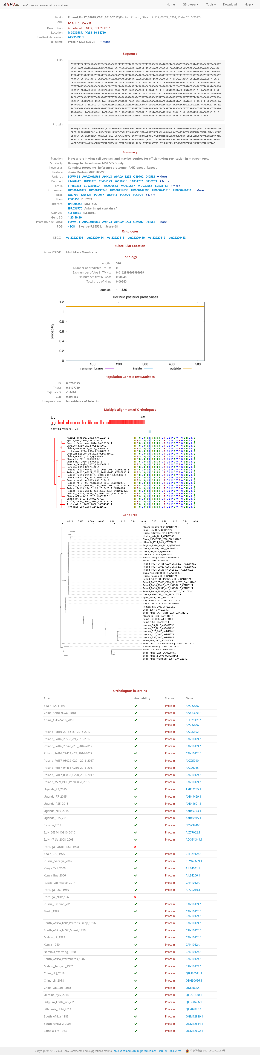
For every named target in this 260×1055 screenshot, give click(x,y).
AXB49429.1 (193, 796)
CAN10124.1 (194, 739)
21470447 (75, 181)
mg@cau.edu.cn (147, 1051)
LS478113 (163, 186)
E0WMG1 (75, 177)
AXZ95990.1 (76, 37)
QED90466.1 (194, 1002)
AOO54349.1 (194, 839)
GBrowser (189, 4)
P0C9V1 (139, 195)
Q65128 (87, 195)
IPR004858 (75, 204)
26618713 (122, 181)
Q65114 (113, 195)
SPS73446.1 (193, 825)
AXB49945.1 (193, 818)
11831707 (138, 181)
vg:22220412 (157, 238)
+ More (105, 42)
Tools (209, 4)
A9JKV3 (108, 177)
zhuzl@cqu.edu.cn (125, 1051)
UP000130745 (99, 190)
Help (247, 4)
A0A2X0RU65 (92, 177)
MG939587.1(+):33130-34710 (87, 33)
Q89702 (139, 177)
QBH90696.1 (194, 980)
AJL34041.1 (193, 868)
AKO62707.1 (194, 706)
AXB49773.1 (193, 811)
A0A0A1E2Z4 (123, 177)
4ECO (71, 226)
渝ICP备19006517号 (170, 1051)
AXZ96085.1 (193, 768)
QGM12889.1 (194, 1016)
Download (230, 4)
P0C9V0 (126, 195)
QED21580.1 (194, 995)
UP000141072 (78, 190)
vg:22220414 (95, 238)
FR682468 (76, 186)
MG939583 (112, 186)
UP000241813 (162, 190)
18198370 (91, 181)
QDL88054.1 (194, 988)
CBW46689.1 (93, 186)
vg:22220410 (136, 238)
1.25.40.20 (75, 217)
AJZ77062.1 (193, 832)
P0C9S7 (100, 195)
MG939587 (129, 186)
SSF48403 (74, 213)
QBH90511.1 (194, 973)
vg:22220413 (177, 238)
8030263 (153, 181)
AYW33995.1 (194, 713)
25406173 (107, 181)
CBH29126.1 (194, 720)
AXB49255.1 (193, 789)
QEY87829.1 (193, 1009)
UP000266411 (183, 190)
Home (170, 4)
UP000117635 (120, 190)
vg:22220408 (75, 238)
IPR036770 (75, 208)
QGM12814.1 (194, 1024)
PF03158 (74, 199)
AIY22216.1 (193, 890)
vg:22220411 (116, 238)
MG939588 (146, 186)
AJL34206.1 (193, 875)
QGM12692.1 (194, 1031)
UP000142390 (141, 190)
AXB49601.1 (193, 804)
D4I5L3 (151, 177)
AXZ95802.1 (193, 732)
